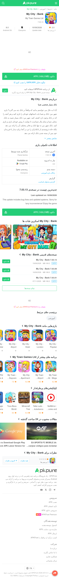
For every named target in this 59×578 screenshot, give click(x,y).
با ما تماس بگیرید (50, 552)
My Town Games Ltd (34, 18)
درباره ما (53, 548)
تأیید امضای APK (50, 506)
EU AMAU (14, 575)
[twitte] (45, 490)
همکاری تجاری (51, 556)
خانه (55, 9)
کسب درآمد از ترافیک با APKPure (44, 537)
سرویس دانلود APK (49, 510)
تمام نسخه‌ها (30, 288)
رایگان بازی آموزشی (48, 173)
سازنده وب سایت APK (48, 529)
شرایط (21, 575)
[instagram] (50, 490)
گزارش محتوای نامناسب (46, 182)
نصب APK (53, 502)
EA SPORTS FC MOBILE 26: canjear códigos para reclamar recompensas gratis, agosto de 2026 (42, 444)
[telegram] (54, 490)
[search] (3, 3)
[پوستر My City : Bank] (35, 237)
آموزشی (42, 9)
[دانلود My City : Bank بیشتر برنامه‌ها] (22, 164)
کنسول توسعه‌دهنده (49, 525)
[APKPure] (29, 3)
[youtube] (41, 490)
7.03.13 (48, 155)
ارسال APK (52, 533)
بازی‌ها (49, 9)
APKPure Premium (49, 514)
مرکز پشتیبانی (51, 560)
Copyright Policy (31, 575)
